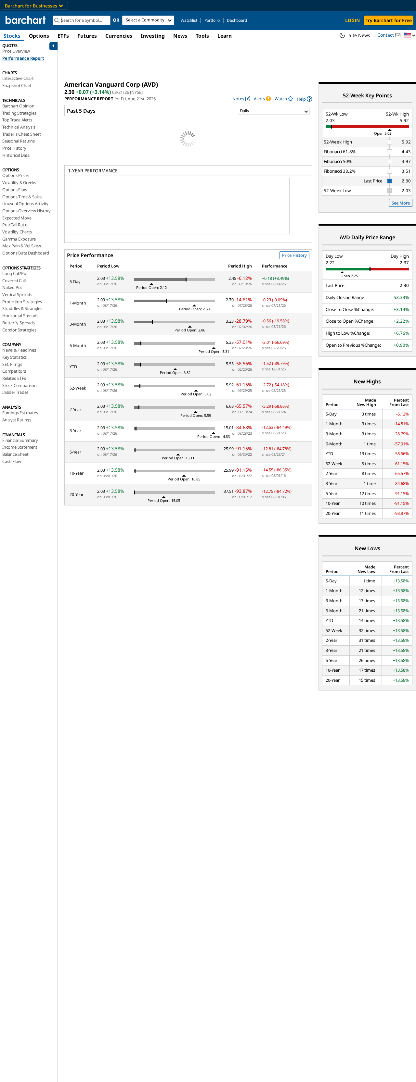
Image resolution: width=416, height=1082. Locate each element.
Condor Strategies (19, 330)
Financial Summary (20, 440)
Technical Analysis (18, 127)
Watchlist (189, 20)
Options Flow (14, 190)
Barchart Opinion (18, 106)
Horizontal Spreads (20, 315)
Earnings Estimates (20, 413)
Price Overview (16, 51)
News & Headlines (19, 350)
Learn (224, 35)
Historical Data (16, 155)
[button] (409, 35)
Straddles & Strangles (22, 308)
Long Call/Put (15, 273)
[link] (304, 99)
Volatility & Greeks (19, 182)
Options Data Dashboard (25, 253)
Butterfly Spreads (18, 323)
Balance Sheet (15, 454)
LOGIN (352, 20)
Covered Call (14, 280)
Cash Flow (11, 461)
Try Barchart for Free (389, 20)
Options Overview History (26, 211)
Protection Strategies (22, 302)
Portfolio (212, 20)
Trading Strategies (19, 113)
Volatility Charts (17, 232)
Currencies (118, 35)
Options (39, 35)
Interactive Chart (18, 78)
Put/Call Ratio (15, 225)
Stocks (12, 35)
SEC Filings (12, 364)
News (180, 35)
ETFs (63, 35)
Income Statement (19, 447)
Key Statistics (14, 357)
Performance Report (23, 58)
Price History (14, 148)
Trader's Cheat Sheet (21, 134)
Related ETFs (14, 378)
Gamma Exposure (19, 239)
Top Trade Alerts (17, 120)
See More (401, 203)
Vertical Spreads (17, 294)
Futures (87, 35)
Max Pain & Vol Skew (21, 246)
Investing (153, 35)
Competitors (14, 371)
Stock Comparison (19, 385)
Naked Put (12, 287)
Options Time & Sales (22, 197)
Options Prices (15, 175)
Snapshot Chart (17, 85)
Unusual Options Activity (25, 203)
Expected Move (16, 218)
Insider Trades (15, 392)
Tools (202, 35)
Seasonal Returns (18, 141)
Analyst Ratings (16, 420)
